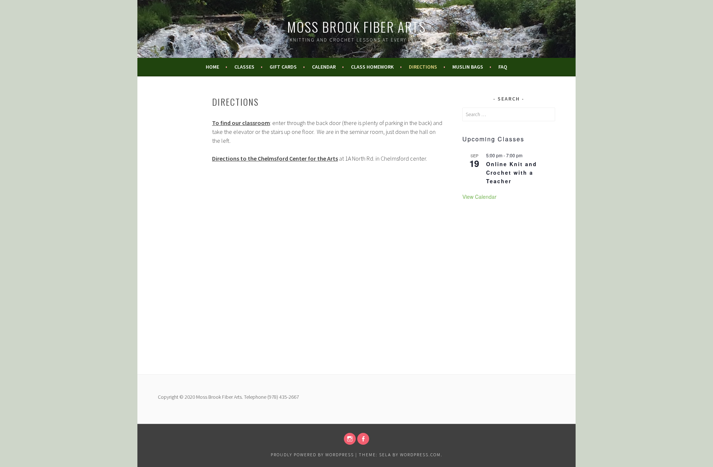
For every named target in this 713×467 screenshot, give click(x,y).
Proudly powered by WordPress (312, 454)
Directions (423, 66)
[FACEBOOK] (363, 439)
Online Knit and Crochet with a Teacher (511, 172)
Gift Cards (283, 66)
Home (212, 66)
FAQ (502, 66)
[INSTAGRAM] (350, 439)
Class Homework (372, 66)
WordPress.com (420, 454)
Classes (244, 66)
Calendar (324, 66)
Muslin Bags (467, 66)
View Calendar (479, 196)
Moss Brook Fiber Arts (356, 26)
